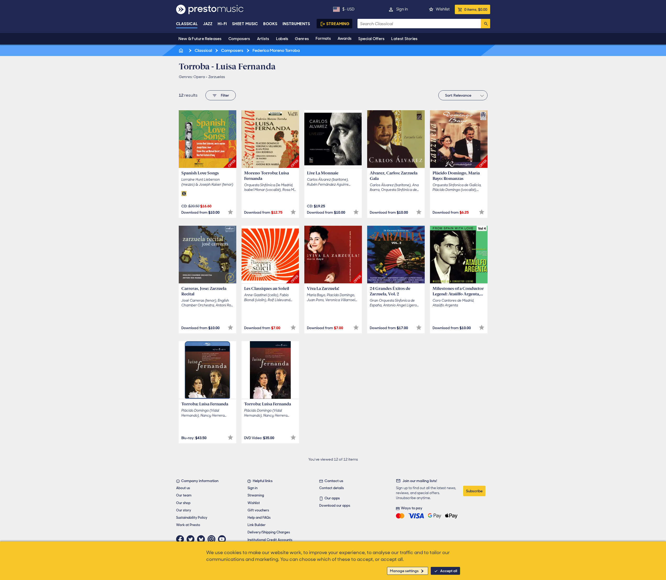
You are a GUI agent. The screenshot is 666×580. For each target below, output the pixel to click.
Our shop (183, 503)
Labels (282, 38)
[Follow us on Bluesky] (202, 539)
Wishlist (443, 9)
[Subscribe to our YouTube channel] (223, 539)
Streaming (338, 23)
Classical (187, 23)
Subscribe (474, 491)
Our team (184, 495)
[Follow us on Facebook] (181, 539)
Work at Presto (188, 525)
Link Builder (257, 525)
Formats (323, 38)
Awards (344, 38)
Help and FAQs (259, 517)
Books (270, 23)
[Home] (181, 50)
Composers (239, 38)
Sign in (402, 9)
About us (183, 488)
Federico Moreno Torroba (276, 50)
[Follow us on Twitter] (192, 539)
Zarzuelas (216, 76)
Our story (183, 510)
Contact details (331, 488)
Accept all (448, 570)
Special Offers (371, 38)
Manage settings (404, 570)
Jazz (208, 23)
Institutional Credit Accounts (270, 540)
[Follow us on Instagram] (213, 539)
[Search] (485, 23)
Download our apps (334, 505)
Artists (263, 38)
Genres (302, 38)
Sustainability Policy (191, 517)
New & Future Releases (200, 38)
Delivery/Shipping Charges (269, 532)
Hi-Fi (222, 23)
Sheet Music (245, 23)
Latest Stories (404, 38)
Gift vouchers (258, 510)
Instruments (296, 23)
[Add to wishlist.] (230, 212)
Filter (225, 95)
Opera (199, 76)
